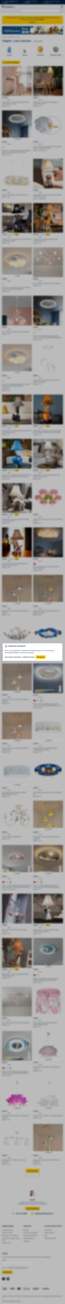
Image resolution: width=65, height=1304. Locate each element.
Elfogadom (40, 657)
